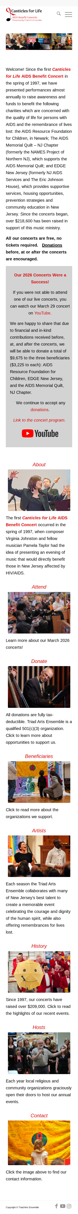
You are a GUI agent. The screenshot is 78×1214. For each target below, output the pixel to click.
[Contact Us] (39, 1142)
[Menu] (66, 14)
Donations (52, 245)
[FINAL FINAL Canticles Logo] (32, 14)
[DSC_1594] (39, 782)
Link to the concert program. (40, 420)
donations (39, 409)
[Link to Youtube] (63, 1206)
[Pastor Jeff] (39, 1053)
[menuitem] (57, 14)
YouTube (42, 313)
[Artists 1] (39, 856)
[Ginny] (39, 490)
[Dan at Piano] (39, 687)
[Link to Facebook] (56, 1206)
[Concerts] (39, 972)
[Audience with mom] (39, 613)
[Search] (57, 14)
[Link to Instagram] (69, 1206)
